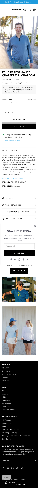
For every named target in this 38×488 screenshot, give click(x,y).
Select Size (19, 99)
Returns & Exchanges (10, 429)
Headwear (6, 400)
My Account (6, 420)
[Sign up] (35, 461)
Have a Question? (13, 219)
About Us (5, 368)
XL (12, 103)
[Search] (30, 10)
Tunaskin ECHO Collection (12, 178)
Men (4, 391)
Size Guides (6, 439)
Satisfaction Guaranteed (17, 212)
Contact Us (6, 423)
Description (11, 151)
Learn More (19, 271)
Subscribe (19, 253)
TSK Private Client (9, 374)
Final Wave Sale (8, 410)
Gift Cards (6, 407)
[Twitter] (27, 259)
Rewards (5, 380)
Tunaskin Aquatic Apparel (16, 479)
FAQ (4, 426)
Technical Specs (13, 205)
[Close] (35, 226)
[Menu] (3, 10)
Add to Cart (19, 484)
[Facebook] (11, 259)
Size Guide (31, 99)
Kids (3, 397)
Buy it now (19, 126)
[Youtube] (15, 259)
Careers (5, 377)
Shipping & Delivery (9, 433)
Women (5, 394)
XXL (16, 103)
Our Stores (6, 371)
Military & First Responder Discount (16, 436)
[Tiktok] (23, 259)
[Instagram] (19, 259)
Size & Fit (9, 198)
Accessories (6, 403)
